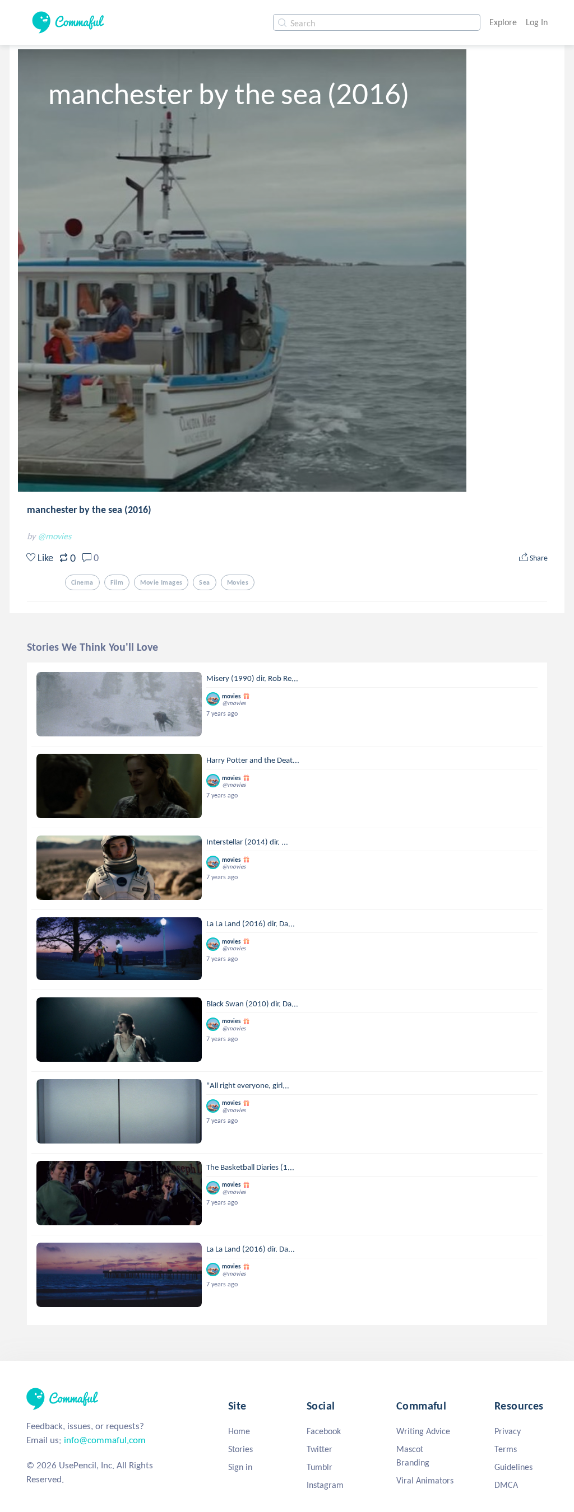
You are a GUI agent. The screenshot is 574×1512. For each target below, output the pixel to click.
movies (238, 582)
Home (239, 1431)
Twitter (319, 1449)
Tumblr (319, 1467)
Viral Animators (424, 1480)
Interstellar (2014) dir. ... (247, 842)
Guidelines (513, 1467)
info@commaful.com (105, 1440)
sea (204, 582)
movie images (161, 582)
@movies (54, 536)
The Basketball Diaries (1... (250, 1167)
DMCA (506, 1485)
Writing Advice (423, 1431)
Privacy (507, 1431)
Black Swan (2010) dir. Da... (252, 1003)
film (117, 582)
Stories (240, 1449)
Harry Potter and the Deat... (252, 760)
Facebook (324, 1431)
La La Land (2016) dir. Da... (250, 923)
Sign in (240, 1467)
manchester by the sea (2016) (89, 509)
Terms (505, 1449)
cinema (82, 582)
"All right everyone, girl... (247, 1085)
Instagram (325, 1485)
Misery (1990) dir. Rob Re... (252, 678)
